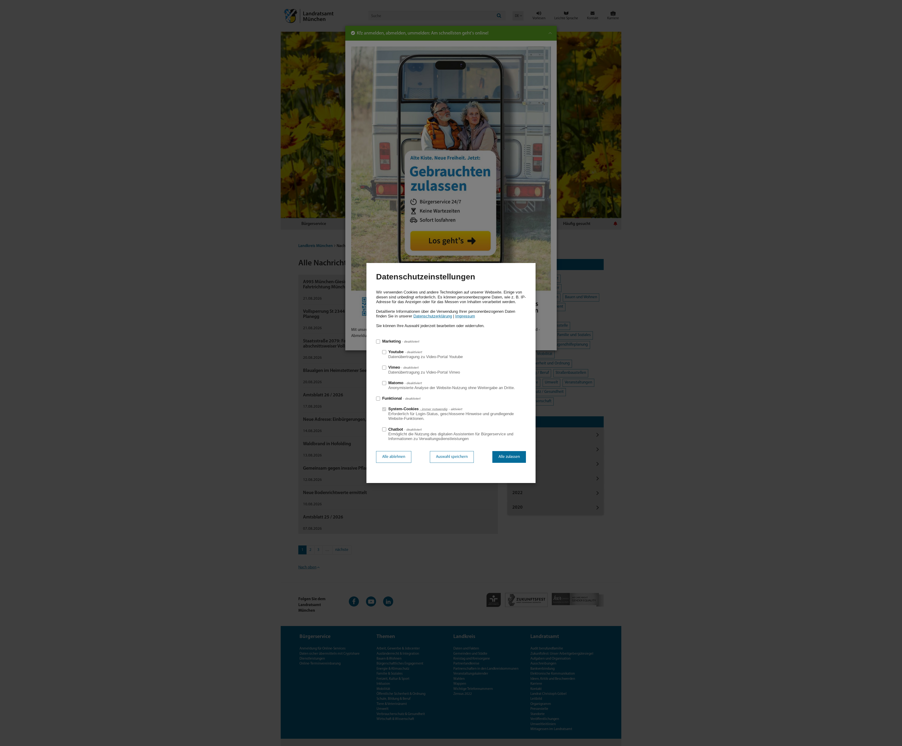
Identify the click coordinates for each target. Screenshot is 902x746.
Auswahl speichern (452, 457)
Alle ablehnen (393, 457)
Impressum (465, 316)
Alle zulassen (509, 457)
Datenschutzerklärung (432, 316)
